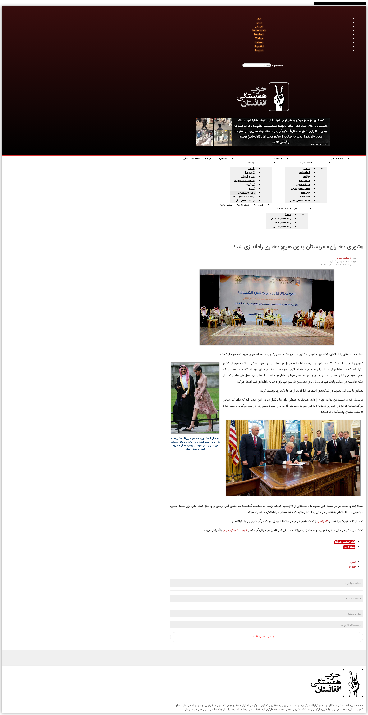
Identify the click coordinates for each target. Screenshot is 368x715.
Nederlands (259, 31)
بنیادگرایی (349, 547)
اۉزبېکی (259, 27)
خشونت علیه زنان (345, 542)
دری (259, 19)
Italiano (259, 43)
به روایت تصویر (344, 258)
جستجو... (278, 65)
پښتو (259, 23)
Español (259, 47)
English (259, 51)
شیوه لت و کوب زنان (235, 530)
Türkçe (259, 39)
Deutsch (259, 35)
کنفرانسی (323, 521)
